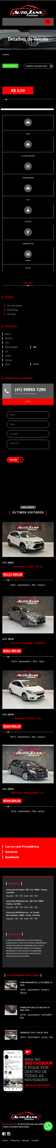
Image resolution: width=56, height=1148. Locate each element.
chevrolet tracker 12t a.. (28, 566)
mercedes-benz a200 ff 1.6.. (28, 792)
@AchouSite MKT (9, 1124)
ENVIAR (13, 459)
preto (41, 811)
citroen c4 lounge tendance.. (28, 643)
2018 (23, 1014)
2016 (14, 661)
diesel (23, 992)
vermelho (47, 1014)
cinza (41, 661)
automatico (24, 584)
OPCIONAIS (28, 282)
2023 (13, 584)
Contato (35, 1140)
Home (5, 54)
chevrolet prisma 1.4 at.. (28, 718)
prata (44, 1037)
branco (41, 584)
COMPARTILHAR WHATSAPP (36, 66)
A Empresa (15, 1140)
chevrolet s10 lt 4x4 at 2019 (34, 1032)
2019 (13, 736)
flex (34, 584)
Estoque (25, 1140)
